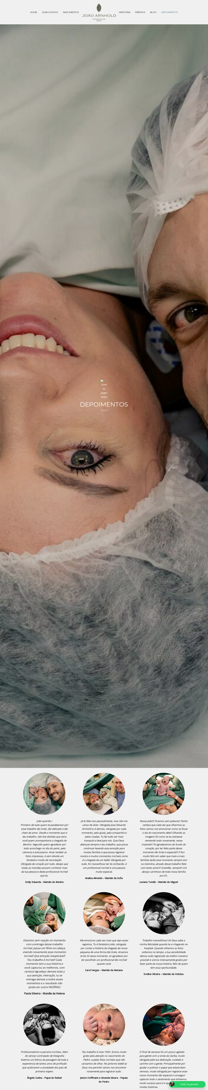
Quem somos (50, 12)
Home (33, 12)
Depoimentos (169, 12)
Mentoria (124, 12)
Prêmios (140, 12)
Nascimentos (71, 12)
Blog (153, 12)
